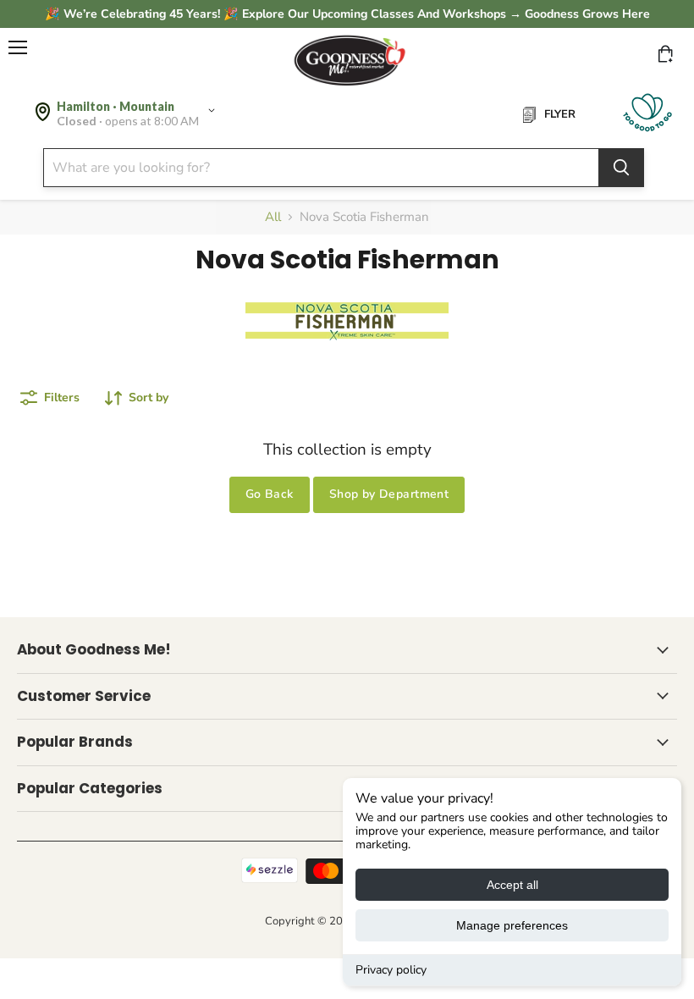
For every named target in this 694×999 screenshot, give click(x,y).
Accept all (512, 884)
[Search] (621, 167)
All (273, 217)
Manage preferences (512, 925)
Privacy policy (391, 970)
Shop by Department (389, 494)
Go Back (269, 494)
